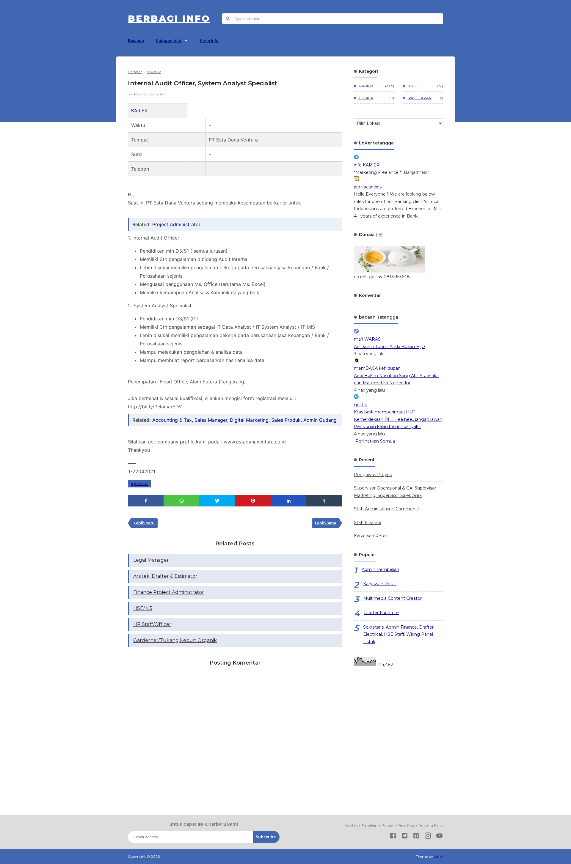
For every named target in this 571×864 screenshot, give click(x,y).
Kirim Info (209, 40)
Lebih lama (325, 523)
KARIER (139, 111)
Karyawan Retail (370, 536)
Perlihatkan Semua (375, 441)
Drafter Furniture (381, 612)
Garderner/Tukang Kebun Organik (175, 640)
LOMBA (365, 98)
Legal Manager (151, 560)
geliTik (360, 404)
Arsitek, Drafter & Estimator (165, 576)
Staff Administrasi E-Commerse (386, 509)
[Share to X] (217, 500)
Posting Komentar (150, 94)
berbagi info (169, 18)
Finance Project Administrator (168, 592)
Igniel (438, 856)
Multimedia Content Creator (392, 598)
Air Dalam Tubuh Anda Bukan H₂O (389, 346)
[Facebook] (393, 837)
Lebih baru (144, 523)
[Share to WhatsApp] (181, 500)
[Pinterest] (416, 837)
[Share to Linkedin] (288, 500)
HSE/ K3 (142, 608)
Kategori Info (168, 40)
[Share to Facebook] (146, 500)
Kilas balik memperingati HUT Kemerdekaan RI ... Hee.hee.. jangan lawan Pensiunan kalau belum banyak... (398, 419)
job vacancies (368, 187)
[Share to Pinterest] (253, 500)
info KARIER (367, 165)
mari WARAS (367, 339)
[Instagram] (428, 837)
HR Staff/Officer (152, 624)
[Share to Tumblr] (324, 500)
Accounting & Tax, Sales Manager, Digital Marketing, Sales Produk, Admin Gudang (244, 420)
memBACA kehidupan (377, 368)
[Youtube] (439, 837)
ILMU (412, 86)
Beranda (136, 40)
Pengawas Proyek (373, 474)
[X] (404, 837)
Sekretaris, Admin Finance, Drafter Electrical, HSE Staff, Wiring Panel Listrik (398, 634)
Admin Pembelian (380, 569)
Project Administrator (176, 224)
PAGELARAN (419, 98)
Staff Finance (367, 522)
